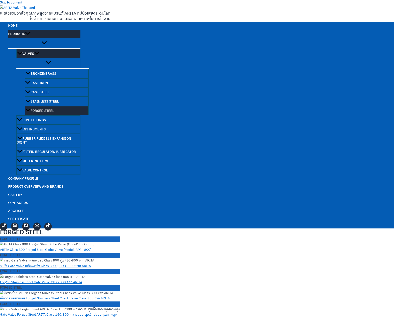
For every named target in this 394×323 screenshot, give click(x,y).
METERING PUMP (35, 161)
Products (16, 34)
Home (13, 26)
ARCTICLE (16, 211)
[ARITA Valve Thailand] (26, 227)
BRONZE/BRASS (43, 73)
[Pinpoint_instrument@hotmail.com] (37, 227)
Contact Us (18, 203)
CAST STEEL (40, 92)
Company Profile (23, 178)
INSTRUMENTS (34, 129)
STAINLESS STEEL (45, 101)
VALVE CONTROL (35, 170)
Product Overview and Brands (35, 186)
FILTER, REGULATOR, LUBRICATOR (49, 152)
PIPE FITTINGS (34, 120)
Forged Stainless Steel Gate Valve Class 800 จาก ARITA (41, 282)
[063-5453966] (3, 227)
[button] (28, 34)
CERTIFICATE (18, 219)
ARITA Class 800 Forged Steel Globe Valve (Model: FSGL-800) (45, 250)
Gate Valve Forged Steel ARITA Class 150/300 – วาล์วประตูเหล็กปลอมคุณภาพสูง (58, 314)
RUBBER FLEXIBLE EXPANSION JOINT (44, 140)
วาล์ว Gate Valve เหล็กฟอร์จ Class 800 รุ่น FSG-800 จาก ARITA (45, 266)
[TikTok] (48, 227)
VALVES (28, 54)
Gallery (15, 195)
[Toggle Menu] (44, 43)
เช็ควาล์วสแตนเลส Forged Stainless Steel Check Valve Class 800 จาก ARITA (55, 298)
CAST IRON (39, 83)
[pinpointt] (14, 227)
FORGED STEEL (42, 111)
